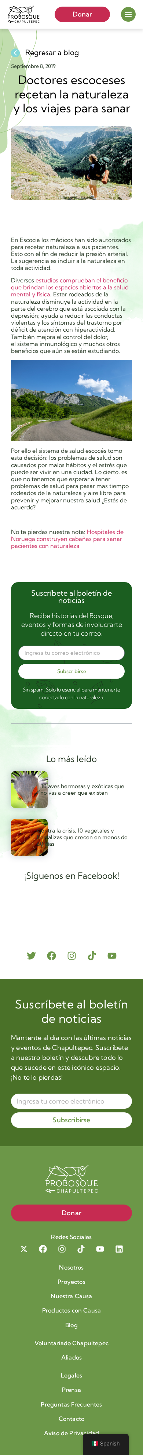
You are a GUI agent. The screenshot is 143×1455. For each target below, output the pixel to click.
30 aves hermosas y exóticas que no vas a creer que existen (82, 789)
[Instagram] (71, 955)
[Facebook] (51, 955)
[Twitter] (31, 955)
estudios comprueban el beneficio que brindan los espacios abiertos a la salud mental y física (70, 287)
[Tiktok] (91, 955)
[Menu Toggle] (128, 14)
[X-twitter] (24, 1249)
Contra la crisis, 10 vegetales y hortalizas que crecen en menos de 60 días (82, 837)
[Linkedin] (119, 1249)
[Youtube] (112, 955)
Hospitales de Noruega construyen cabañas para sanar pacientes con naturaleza (67, 538)
